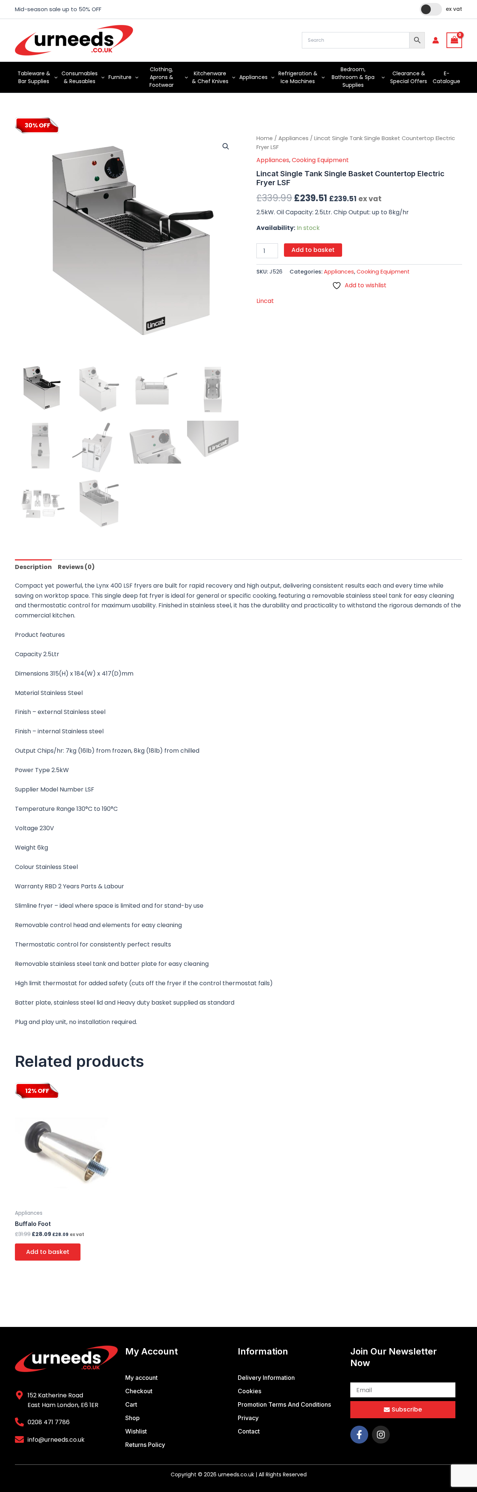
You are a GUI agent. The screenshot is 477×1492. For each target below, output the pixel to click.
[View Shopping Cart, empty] (454, 40)
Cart (131, 1404)
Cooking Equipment (320, 160)
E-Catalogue (446, 77)
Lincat (265, 301)
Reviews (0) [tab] (76, 567)
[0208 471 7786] (19, 1421)
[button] (54, 77)
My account (141, 1377)
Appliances (253, 77)
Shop (132, 1418)
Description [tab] (33, 567)
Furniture (120, 77)
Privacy (248, 1418)
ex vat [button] (454, 9)
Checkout (138, 1391)
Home (264, 138)
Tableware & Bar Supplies (34, 77)
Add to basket (313, 250)
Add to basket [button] (47, 1252)
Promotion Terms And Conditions (284, 1404)
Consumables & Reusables (79, 77)
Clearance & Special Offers (408, 77)
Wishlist (136, 1431)
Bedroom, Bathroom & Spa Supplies (353, 77)
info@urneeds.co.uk (56, 1439)
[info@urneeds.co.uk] (19, 1439)
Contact (249, 1431)
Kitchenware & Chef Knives (210, 77)
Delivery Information (266, 1377)
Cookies (249, 1391)
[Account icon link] (435, 40)
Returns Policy (145, 1444)
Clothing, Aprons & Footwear (161, 77)
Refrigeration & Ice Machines (298, 77)
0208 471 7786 (49, 1422)
